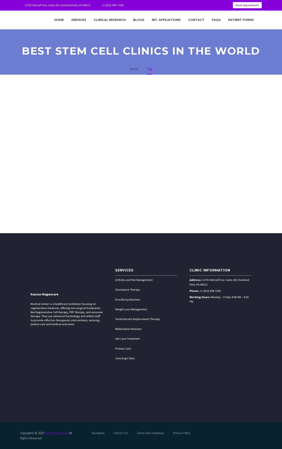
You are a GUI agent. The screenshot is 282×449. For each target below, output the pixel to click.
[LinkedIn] (146, 5)
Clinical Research (110, 20)
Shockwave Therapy (127, 289)
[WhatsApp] (171, 5)
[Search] (261, 20)
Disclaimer (98, 433)
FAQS (216, 20)
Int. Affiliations (166, 20)
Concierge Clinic (125, 358)
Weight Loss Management (131, 309)
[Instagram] (158, 5)
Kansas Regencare (44, 294)
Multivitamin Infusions (128, 329)
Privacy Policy (182, 433)
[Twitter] (152, 5)
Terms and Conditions (150, 433)
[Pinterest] (165, 5)
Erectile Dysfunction (127, 299)
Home (59, 20)
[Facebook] (140, 5)
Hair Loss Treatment (127, 338)
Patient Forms (241, 20)
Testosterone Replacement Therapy (137, 319)
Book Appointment (247, 5)
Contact (196, 20)
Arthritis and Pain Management (134, 280)
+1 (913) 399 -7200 (112, 5)
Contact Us (120, 433)
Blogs (138, 20)
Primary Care (123, 348)
